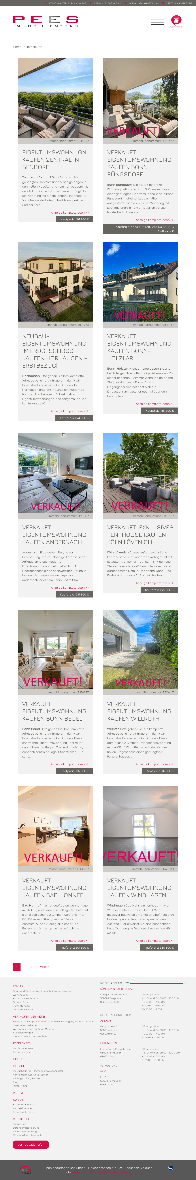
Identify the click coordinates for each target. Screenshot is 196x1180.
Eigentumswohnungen (26, 998)
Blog (15, 1082)
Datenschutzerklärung (26, 1127)
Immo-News (20, 1085)
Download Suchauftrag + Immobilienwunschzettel (42, 991)
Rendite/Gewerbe (23, 1009)
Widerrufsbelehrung (25, 1131)
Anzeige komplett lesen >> (70, 212)
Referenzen (22, 1043)
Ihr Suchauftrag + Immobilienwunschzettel (38, 1070)
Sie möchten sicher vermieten (30, 1036)
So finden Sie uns (23, 1104)
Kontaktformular (22, 1108)
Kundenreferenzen (24, 1048)
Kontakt (19, 1099)
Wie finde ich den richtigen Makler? (33, 1028)
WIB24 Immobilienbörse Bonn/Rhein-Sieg (101, 1172)
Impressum (19, 1123)
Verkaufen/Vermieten (29, 1016)
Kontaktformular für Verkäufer (30, 1074)
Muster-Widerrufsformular (28, 1135)
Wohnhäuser (20, 994)
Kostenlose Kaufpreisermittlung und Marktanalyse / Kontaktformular (53, 1021)
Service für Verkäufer (25, 1025)
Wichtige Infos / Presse (26, 1078)
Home (17, 46)
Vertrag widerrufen (31, 1144)
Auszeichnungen (23, 1032)
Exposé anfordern (23, 1112)
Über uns (20, 1059)
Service (19, 1066)
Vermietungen (21, 1005)
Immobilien (34, 46)
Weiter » (45, 966)
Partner (19, 1092)
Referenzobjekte (22, 1052)
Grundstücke (20, 1002)
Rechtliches (22, 1119)
